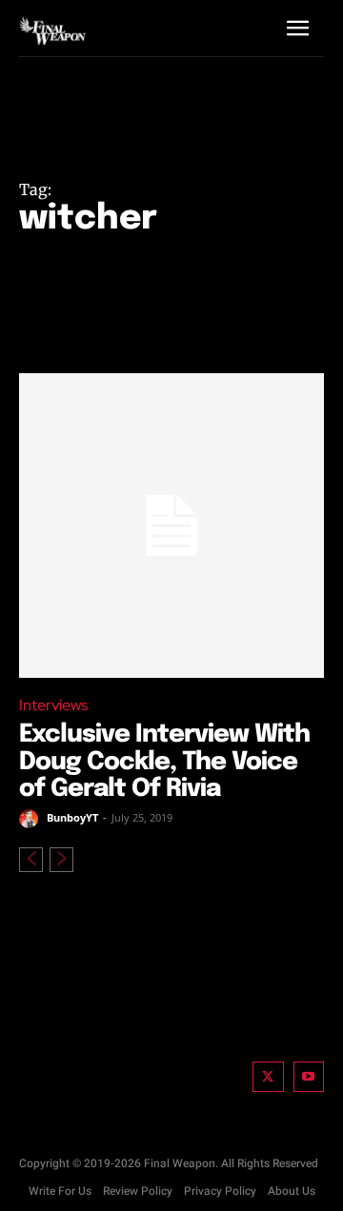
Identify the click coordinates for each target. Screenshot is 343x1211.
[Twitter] (268, 1077)
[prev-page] (31, 859)
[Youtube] (309, 1077)
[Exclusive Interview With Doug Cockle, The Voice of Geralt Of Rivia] (171, 525)
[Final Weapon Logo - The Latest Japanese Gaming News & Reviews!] (52, 30)
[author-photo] (31, 818)
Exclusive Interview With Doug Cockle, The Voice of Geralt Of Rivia (164, 762)
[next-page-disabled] (61, 859)
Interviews (53, 705)
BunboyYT (72, 817)
